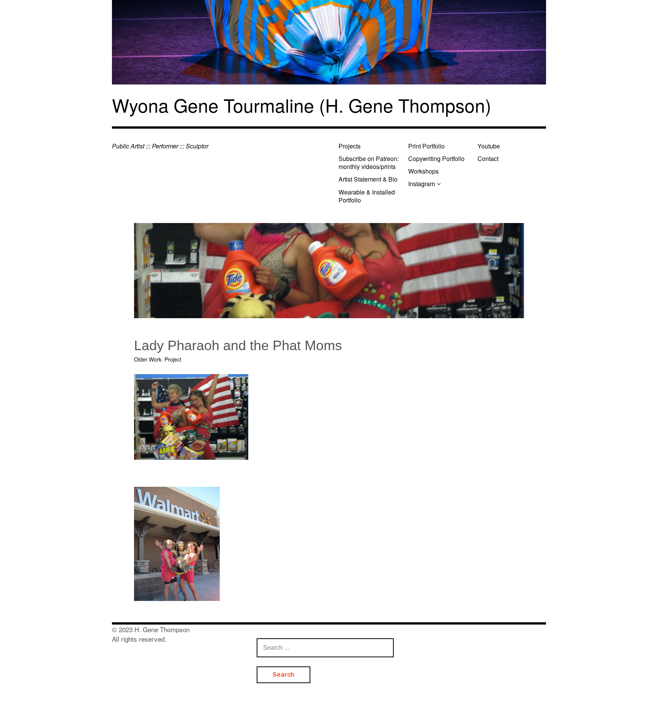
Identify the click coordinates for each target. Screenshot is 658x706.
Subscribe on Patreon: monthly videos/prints (369, 162)
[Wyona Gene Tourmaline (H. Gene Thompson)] (329, 42)
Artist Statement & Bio (368, 179)
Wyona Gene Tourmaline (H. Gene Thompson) (301, 105)
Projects (350, 146)
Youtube (489, 146)
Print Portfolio (426, 146)
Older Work (147, 359)
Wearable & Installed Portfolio (367, 196)
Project (172, 359)
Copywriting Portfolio (436, 158)
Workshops (423, 171)
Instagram (421, 183)
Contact (488, 158)
